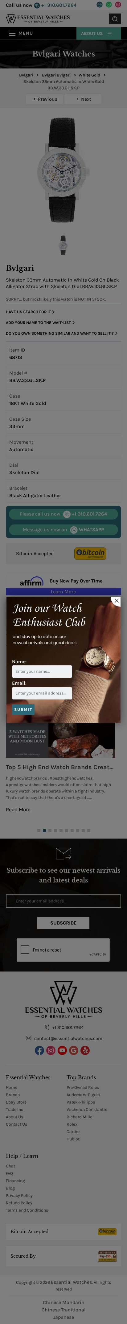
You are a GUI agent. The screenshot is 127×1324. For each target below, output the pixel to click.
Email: (19, 683)
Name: (19, 661)
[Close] (116, 602)
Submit (23, 709)
